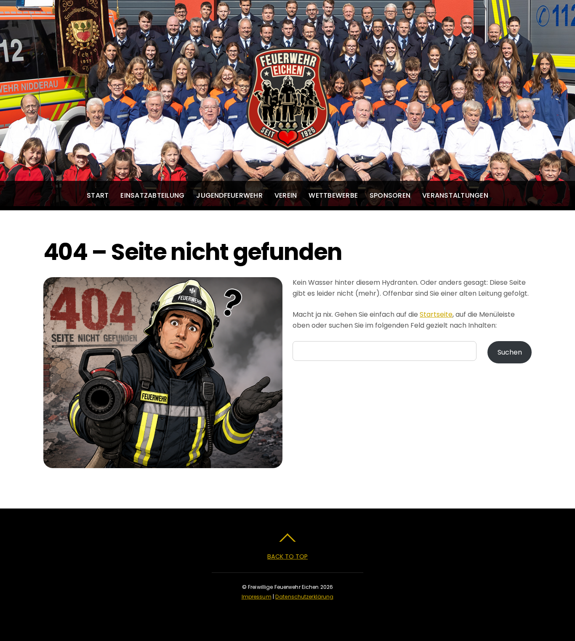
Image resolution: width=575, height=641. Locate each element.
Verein (285, 195)
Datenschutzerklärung (304, 596)
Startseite (436, 314)
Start (98, 195)
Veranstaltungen (455, 195)
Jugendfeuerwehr (229, 195)
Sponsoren (390, 195)
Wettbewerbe (333, 195)
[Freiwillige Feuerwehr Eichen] (287, 142)
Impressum (257, 596)
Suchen (510, 352)
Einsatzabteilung (152, 195)
